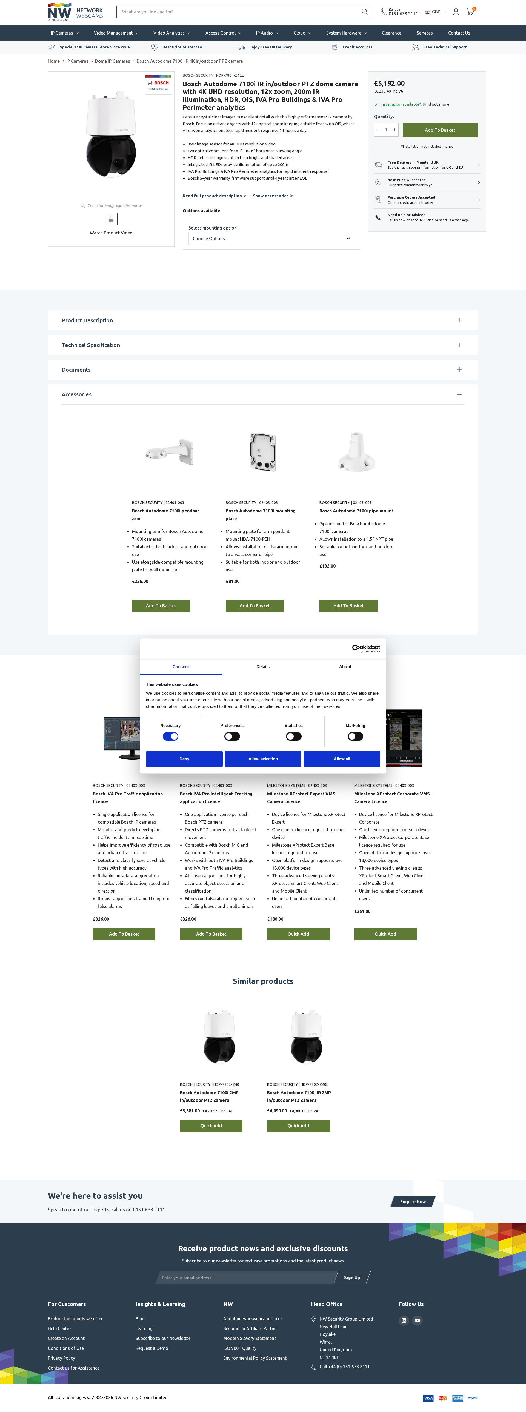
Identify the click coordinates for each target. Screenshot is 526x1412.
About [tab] (345, 666)
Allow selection (263, 759)
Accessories (77, 394)
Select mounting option (212, 227)
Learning (144, 1328)
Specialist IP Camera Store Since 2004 (95, 47)
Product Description (87, 320)
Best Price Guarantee (182, 47)
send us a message (454, 220)
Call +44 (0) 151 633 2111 (345, 1366)
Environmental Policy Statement (255, 1358)
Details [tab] (263, 666)
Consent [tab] (181, 666)
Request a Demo (152, 1348)
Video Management (113, 32)
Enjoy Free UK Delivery (270, 47)
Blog (140, 1318)
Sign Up (352, 1277)
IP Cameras (62, 32)
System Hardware (343, 32)
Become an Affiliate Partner (250, 1328)
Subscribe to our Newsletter (163, 1338)
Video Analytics (169, 32)
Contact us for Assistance (73, 1367)
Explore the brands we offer (75, 1318)
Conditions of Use (66, 1348)
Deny (184, 759)
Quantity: (384, 116)
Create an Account (66, 1338)
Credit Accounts (357, 47)
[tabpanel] (169, 511)
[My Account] (456, 12)
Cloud (299, 32)
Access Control (220, 32)
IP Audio (264, 32)
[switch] (232, 736)
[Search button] (365, 11)
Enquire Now (413, 1201)
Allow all (342, 759)
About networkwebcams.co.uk (253, 1318)
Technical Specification (91, 345)
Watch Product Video (111, 232)
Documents (76, 369)
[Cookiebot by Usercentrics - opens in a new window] (356, 649)
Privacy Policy (61, 1358)
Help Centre (59, 1328)
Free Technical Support (445, 47)
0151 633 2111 (403, 13)
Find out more (436, 104)
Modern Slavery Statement (249, 1338)
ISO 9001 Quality (239, 1348)
